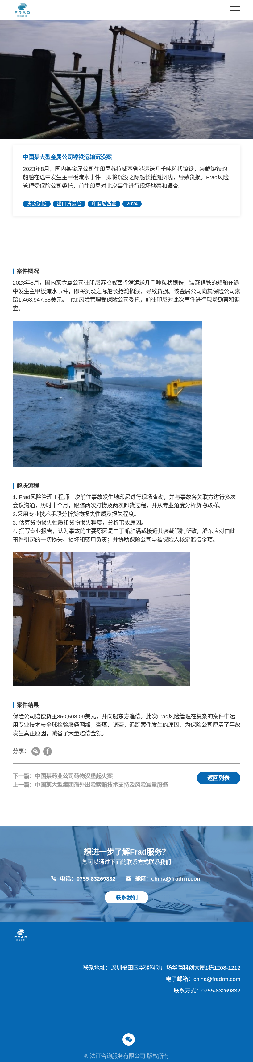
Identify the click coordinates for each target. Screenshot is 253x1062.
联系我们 (126, 897)
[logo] (22, 10)
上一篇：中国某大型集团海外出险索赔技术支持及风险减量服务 (90, 784)
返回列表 (218, 778)
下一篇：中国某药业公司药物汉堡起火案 (63, 776)
